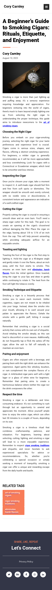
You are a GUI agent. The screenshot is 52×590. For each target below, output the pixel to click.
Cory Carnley (14, 6)
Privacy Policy (26, 562)
